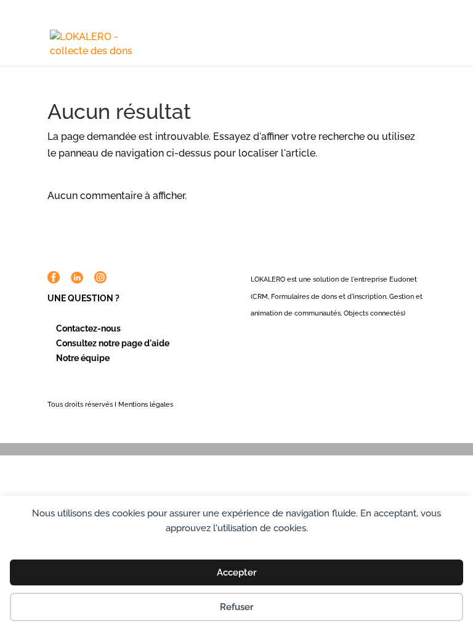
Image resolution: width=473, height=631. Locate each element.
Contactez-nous (88, 328)
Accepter (237, 572)
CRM (260, 297)
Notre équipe (83, 358)
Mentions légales (145, 405)
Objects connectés (373, 313)
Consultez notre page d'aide (112, 343)
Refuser (237, 607)
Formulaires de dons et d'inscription (328, 297)
